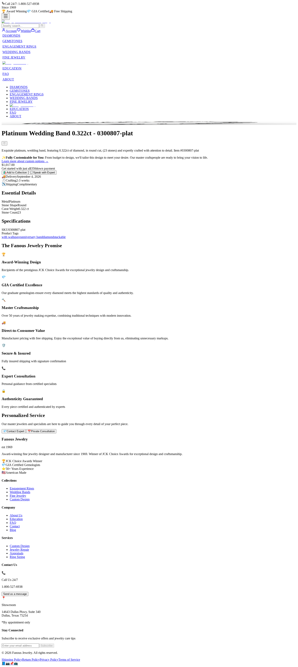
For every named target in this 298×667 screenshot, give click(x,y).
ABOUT (8, 79)
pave (18, 237)
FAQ (5, 74)
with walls (8, 237)
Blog (13, 530)
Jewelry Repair (19, 549)
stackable (60, 237)
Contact (15, 526)
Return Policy (31, 659)
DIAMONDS (11, 35)
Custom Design (20, 499)
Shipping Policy (12, 659)
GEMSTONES (12, 41)
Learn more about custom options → (25, 161)
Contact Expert (13, 431)
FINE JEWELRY (13, 57)
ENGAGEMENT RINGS (19, 46)
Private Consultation (41, 431)
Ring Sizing (17, 557)
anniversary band (32, 237)
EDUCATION (11, 68)
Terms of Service (69, 659)
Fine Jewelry (18, 495)
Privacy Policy (49, 659)
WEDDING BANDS (16, 52)
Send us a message (15, 593)
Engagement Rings (22, 488)
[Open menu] (6, 16)
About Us (16, 515)
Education (16, 519)
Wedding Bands (20, 492)
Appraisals (16, 553)
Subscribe (47, 645)
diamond (48, 237)
